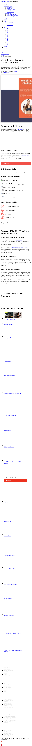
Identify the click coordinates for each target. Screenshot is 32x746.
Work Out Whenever (8, 324)
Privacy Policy (7, 669)
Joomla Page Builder (11, 16)
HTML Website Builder (11, 14)
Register (5, 48)
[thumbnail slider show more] (1, 300)
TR (7, 39)
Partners (5, 673)
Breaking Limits (7, 430)
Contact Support (10, 25)
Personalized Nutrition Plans (10, 319)
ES (7, 35)
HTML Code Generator (9, 722)
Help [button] (5, 21)
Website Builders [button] (7, 13)
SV (7, 44)
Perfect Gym (7, 502)
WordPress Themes (11, 9)
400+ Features (7, 4)
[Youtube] (1, 741)
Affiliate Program (8, 687)
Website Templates (10, 7)
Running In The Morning (9, 375)
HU (7, 42)
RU (7, 40)
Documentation (10, 23)
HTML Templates (10, 12)
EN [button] (4, 27)
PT (7, 38)
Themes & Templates (8, 695)
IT (7, 34)
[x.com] (1, 743)
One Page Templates (8, 707)
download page (25, 155)
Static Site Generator (8, 721)
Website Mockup (8, 735)
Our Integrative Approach (10, 415)
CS (7, 43)
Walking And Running (9, 447)
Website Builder (7, 714)
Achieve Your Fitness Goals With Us (12, 393)
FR (7, 32)
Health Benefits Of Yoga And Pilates (12, 633)
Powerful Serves (7, 536)
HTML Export (19, 240)
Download (6, 3)
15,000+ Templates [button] (8, 6)
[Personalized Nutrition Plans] (13, 318)
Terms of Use (7, 667)
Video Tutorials (10, 22)
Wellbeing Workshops (9, 615)
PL (7, 36)
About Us (6, 671)
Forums (5, 19)
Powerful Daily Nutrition (9, 555)
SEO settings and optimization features (19, 247)
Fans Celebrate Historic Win (10, 584)
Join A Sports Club (8, 337)
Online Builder (6, 172)
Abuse (5, 674)
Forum (5, 690)
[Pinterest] (1, 745)
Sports (15, 71)
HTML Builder (20, 129)
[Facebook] (1, 739)
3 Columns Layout (8, 361)
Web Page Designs (8, 731)
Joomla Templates (10, 10)
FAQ (5, 683)
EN (7, 28)
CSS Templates (7, 703)
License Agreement (8, 670)
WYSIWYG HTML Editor (10, 720)
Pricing (5, 18)
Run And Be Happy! (8, 521)
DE (7, 30)
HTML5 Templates (8, 705)
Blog (5, 20)
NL (7, 31)
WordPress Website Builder (12, 15)
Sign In (5, 46)
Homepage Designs (8, 734)
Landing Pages (7, 733)
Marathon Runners (8, 598)
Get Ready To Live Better (10, 568)
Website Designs (10, 8)
